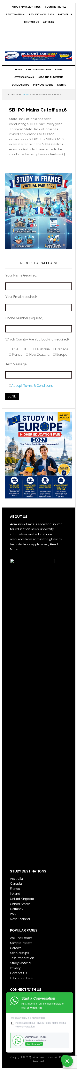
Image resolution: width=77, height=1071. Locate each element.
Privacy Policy (43, 1022)
